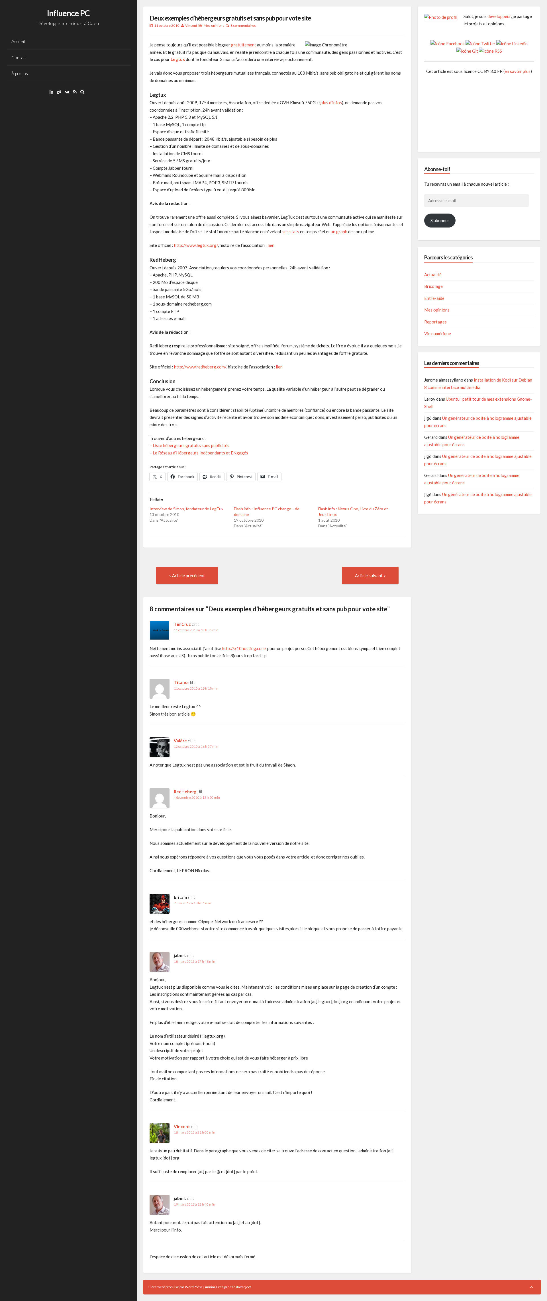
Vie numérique (437, 333)
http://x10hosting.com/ (244, 648)
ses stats (290, 231)
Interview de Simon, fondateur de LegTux (186, 508)
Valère (180, 740)
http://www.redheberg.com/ (200, 366)
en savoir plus (517, 71)
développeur (499, 16)
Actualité (433, 274)
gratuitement (243, 44)
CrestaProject (240, 1287)
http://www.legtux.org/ (196, 245)
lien (271, 245)
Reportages (435, 321)
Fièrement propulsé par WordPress (175, 1287)
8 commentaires (243, 25)
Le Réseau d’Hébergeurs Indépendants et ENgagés (200, 452)
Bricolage (433, 286)
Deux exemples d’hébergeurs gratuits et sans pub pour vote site (230, 18)
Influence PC (68, 13)
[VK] (68, 91)
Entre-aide (434, 298)
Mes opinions (214, 25)
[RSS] (76, 91)
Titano (180, 682)
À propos (19, 73)
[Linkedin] (53, 91)
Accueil (18, 41)
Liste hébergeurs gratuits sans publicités (191, 445)
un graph (339, 231)
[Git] (60, 91)
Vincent (191, 25)
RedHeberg (185, 791)
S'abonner (439, 220)
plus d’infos (331, 102)
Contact (19, 57)
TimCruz (182, 624)
